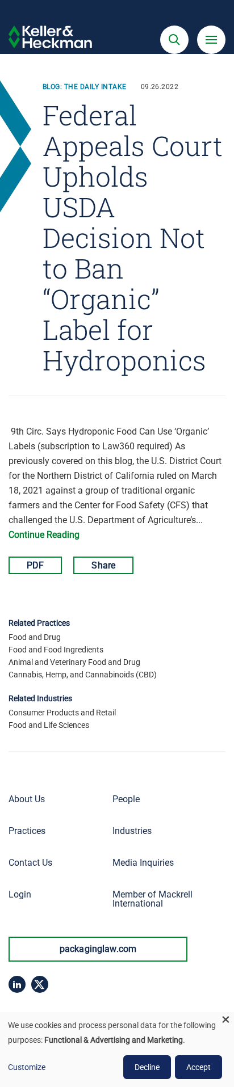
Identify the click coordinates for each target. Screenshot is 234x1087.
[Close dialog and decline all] (225, 1019)
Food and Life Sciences (49, 725)
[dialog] (117, 1049)
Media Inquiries (143, 862)
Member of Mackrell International (152, 899)
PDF (35, 565)
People (126, 799)
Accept (198, 1067)
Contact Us (30, 862)
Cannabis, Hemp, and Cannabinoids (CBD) (83, 674)
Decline (147, 1067)
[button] (174, 40)
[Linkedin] (17, 984)
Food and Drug (35, 637)
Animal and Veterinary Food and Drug (74, 662)
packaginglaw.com (98, 948)
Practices (27, 830)
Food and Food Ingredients (56, 649)
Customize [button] (26, 1067)
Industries (132, 830)
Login (20, 894)
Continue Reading (44, 534)
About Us (27, 799)
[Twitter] (39, 984)
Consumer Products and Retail (62, 712)
